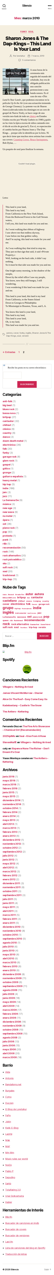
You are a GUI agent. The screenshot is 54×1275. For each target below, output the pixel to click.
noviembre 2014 (12, 804)
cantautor (8, 421)
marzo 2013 (9, 828)
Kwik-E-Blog (11, 1127)
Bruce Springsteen (38, 139)
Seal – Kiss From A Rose (32, 736)
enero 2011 (9, 922)
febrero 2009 (10, 1013)
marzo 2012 (9, 871)
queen (6, 620)
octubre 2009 (10, 982)
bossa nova (9, 413)
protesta (7, 535)
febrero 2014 (10, 812)
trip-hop (7, 579)
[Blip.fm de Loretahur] (27, 652)
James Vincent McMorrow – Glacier (23, 693)
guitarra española (13, 476)
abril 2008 (8, 1053)
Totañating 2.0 (13, 1189)
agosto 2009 (10, 990)
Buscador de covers (15, 1229)
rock (5, 551)
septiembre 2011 (12, 895)
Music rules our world (16, 1158)
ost (4, 523)
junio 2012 (8, 859)
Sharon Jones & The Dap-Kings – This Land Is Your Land (27, 43)
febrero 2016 (10, 788)
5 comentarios (29, 60)
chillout (7, 425)
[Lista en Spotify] (27, 669)
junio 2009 (9, 998)
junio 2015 (8, 792)
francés (34, 604)
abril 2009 (8, 1006)
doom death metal (13, 440)
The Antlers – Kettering (16, 711)
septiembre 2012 (12, 851)
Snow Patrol (45, 624)
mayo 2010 (9, 954)
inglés (28, 333)
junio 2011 (8, 903)
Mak (7, 1140)
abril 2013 (8, 824)
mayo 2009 (9, 1002)
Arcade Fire (19, 595)
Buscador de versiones (17, 1235)
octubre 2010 (10, 934)
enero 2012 (9, 879)
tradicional (9, 575)
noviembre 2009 (12, 978)
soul (31, 31)
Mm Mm (9, 1152)
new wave (8, 512)
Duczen (9, 1103)
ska (5, 563)
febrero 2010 (10, 966)
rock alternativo (12, 555)
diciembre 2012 (11, 839)
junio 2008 (9, 1045)
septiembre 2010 (12, 938)
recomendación (12, 547)
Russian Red (34, 624)
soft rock (8, 567)
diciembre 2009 (12, 974)
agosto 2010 (10, 942)
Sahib (8, 1183)
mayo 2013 (9, 820)
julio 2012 (8, 855)
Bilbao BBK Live (9, 598)
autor (29, 594)
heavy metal (10, 480)
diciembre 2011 (11, 883)
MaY (7, 1146)
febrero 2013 (10, 832)
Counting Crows (21, 139)
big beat (7, 405)
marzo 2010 (9, 962)
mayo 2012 (9, 863)
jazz (5, 496)
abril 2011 (8, 911)
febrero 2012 (10, 875)
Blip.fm (8, 1217)
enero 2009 (9, 1017)
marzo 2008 (10, 1057)
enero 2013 (9, 835)
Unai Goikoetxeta (14, 1196)
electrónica (9, 444)
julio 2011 (8, 899)
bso (28, 598)
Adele (5, 595)
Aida (7, 1072)
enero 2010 (9, 970)
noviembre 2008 (12, 1025)
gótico (6, 468)
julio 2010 (8, 946)
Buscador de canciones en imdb (22, 1223)
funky (23, 31)
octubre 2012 (10, 847)
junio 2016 (8, 776)
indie (5, 488)
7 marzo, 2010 (37, 56)
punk (5, 539)
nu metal (7, 516)
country (7, 433)
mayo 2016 (9, 780)
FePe (8, 1115)
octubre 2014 (10, 808)
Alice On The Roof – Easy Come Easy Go (25, 699)
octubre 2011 (10, 891)
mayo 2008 (9, 1049)
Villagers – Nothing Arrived (18, 686)
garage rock (10, 456)
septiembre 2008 (13, 1033)
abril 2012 (8, 867)
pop (5, 531)
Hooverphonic (27, 608)
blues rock (8, 409)
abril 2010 (8, 958)
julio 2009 (8, 994)
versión (25, 336)
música (7, 504)
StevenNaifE (10, 742)
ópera (6, 520)
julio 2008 (8, 1041)
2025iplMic (9, 736)
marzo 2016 (9, 784)
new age (7, 508)
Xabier (8, 1202)
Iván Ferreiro (32, 613)
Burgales (9, 1090)
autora (9, 333)
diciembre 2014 (11, 800)
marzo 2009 (10, 1009)
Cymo (8, 1096)
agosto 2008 (10, 1037)
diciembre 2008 (12, 1021)
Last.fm (9, 1241)
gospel (6, 464)
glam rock (8, 460)
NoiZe (8, 1165)
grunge (7, 472)
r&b (5, 543)
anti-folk (7, 401)
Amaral (11, 595)
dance (6, 437)
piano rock (9, 527)
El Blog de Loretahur (16, 1109)
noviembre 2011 (12, 887)
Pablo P (9, 1171)
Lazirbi (8, 1134)
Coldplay (37, 601)
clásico (32, 116)
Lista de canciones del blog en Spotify (25, 1248)
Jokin (8, 1121)
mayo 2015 (9, 796)
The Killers (23, 627)
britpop (7, 417)
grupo (8, 608)
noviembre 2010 (12, 930)
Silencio (27, 5)
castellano (10, 600)
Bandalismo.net (13, 1084)
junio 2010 (8, 950)
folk (5, 448)
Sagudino (10, 1177)
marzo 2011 (9, 915)
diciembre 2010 (12, 926)
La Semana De (11, 500)
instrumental (20, 613)
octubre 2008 (10, 1029)
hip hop (7, 484)
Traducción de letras (16, 1254)
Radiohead (18, 620)
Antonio (9, 1078)
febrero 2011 (10, 919)
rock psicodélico (12, 559)
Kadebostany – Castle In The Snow (22, 705)
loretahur (21, 56)
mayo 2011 (9, 907)
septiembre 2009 (13, 986)
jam (5, 492)
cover (16, 333)
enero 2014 (9, 816)
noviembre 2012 (12, 843)
